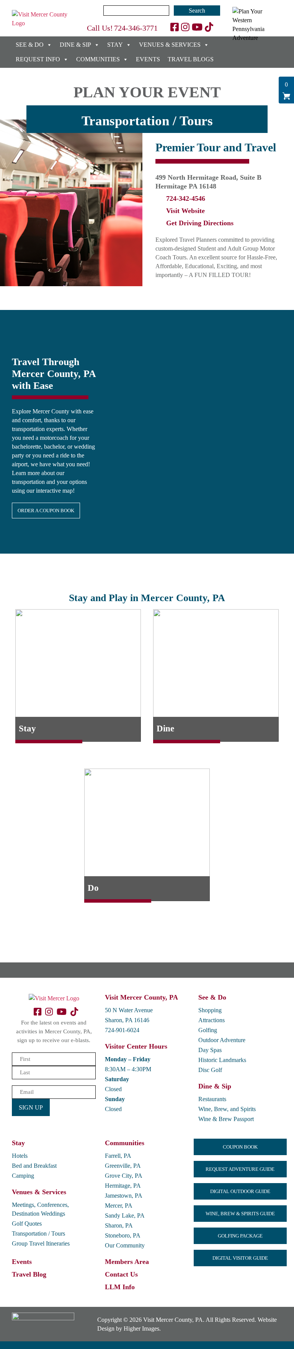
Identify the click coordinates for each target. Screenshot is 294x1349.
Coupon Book (240, 1147)
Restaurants (212, 1099)
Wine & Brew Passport (226, 1119)
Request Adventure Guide (240, 1169)
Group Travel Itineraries (41, 1243)
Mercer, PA (118, 1205)
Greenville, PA (123, 1165)
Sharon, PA (119, 1225)
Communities (124, 1143)
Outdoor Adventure (221, 1040)
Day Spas (210, 1050)
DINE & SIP (75, 44)
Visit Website (185, 211)
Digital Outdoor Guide (240, 1191)
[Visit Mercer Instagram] (185, 27)
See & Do (212, 997)
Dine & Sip (214, 1086)
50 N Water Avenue (129, 1010)
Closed (113, 1089)
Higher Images (141, 1328)
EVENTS (148, 59)
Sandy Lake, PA (125, 1215)
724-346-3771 (136, 28)
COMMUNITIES (98, 59)
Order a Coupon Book (46, 510)
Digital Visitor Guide (240, 1258)
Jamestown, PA (123, 1195)
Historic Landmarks (222, 1060)
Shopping (210, 1010)
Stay (18, 1143)
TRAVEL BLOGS (191, 59)
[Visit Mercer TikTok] (209, 27)
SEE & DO (30, 44)
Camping (23, 1175)
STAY (115, 44)
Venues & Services (39, 1192)
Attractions (211, 1020)
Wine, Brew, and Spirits (227, 1109)
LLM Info (120, 1287)
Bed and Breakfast (34, 1165)
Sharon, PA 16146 (127, 1020)
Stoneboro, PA (122, 1235)
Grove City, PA (123, 1175)
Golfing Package (240, 1236)
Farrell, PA (118, 1155)
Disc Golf (210, 1070)
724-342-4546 (185, 198)
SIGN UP (31, 1107)
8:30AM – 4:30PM (128, 1069)
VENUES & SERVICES (170, 44)
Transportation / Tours (38, 1233)
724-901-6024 (122, 1030)
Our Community (125, 1245)
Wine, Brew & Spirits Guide (240, 1213)
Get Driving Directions (200, 223)
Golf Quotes (27, 1223)
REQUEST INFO (38, 59)
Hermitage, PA (123, 1185)
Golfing (207, 1030)
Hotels (20, 1155)
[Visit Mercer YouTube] (197, 27)
